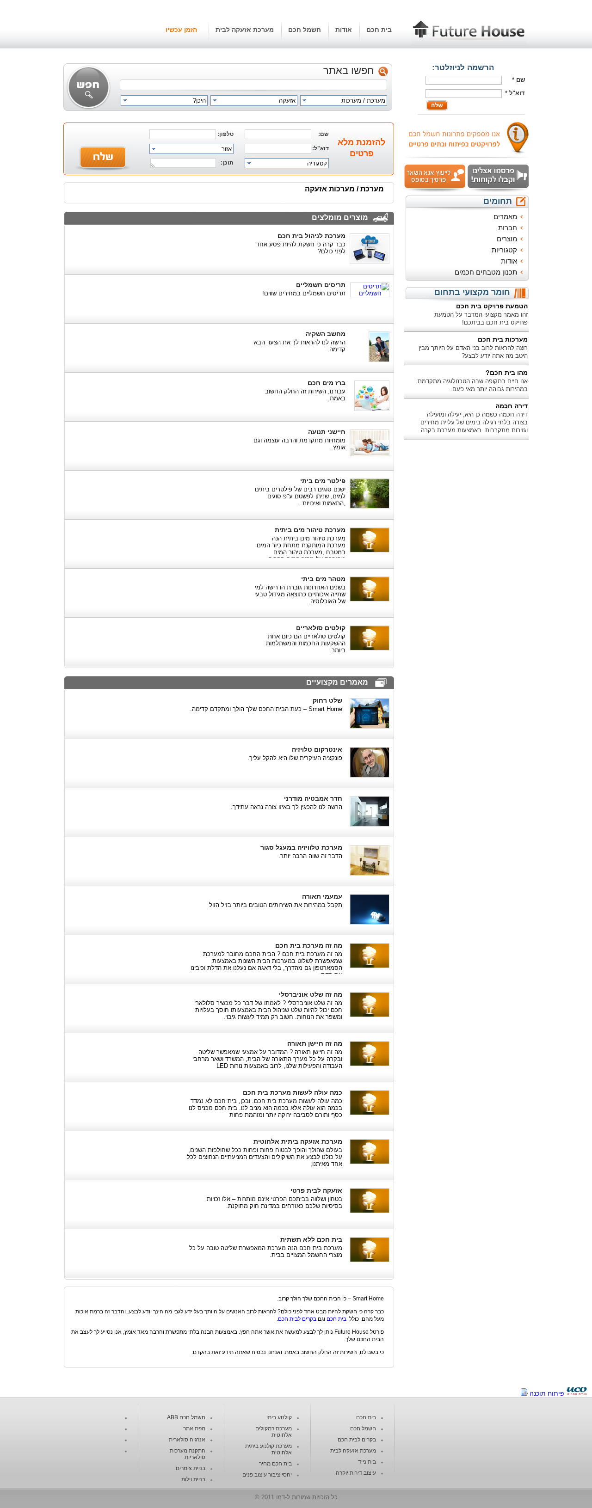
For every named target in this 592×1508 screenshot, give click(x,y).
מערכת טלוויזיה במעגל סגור (301, 847)
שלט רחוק (327, 700)
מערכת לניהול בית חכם (311, 235)
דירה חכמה (511, 406)
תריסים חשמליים (320, 284)
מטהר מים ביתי (323, 578)
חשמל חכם (304, 29)
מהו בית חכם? (507, 372)
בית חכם (379, 29)
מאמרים (505, 217)
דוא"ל (517, 93)
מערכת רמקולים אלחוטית (273, 1431)
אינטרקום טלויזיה (317, 749)
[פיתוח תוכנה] (576, 1393)
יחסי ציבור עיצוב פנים (267, 1474)
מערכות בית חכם (503, 339)
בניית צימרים (190, 1468)
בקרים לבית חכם (297, 1319)
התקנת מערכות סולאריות (187, 1453)
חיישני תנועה (326, 431)
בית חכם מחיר (275, 1463)
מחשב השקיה (325, 333)
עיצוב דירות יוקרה (356, 1473)
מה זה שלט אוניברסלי (310, 994)
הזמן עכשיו (181, 29)
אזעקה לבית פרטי (316, 1190)
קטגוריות (504, 250)
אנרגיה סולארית (187, 1439)
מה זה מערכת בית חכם (308, 945)
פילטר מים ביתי (322, 480)
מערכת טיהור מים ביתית (310, 529)
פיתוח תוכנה (547, 1393)
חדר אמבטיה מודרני (313, 798)
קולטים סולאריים (320, 627)
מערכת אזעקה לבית (245, 29)
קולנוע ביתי (279, 1417)
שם (520, 79)
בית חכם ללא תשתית (311, 1239)
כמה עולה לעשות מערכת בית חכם (292, 1092)
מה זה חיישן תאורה (314, 1043)
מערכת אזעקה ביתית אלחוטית (297, 1141)
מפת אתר (194, 1428)
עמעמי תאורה (322, 896)
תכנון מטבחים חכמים (486, 272)
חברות (507, 228)
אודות (343, 29)
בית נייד (367, 1462)
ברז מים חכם (326, 382)
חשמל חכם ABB (186, 1417)
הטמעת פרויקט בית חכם (492, 306)
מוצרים (507, 239)
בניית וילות (193, 1479)
